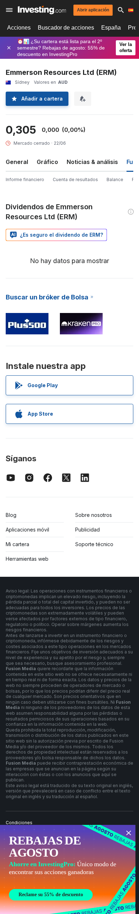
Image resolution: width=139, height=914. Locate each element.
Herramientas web (27, 559)
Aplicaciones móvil (27, 530)
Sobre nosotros (93, 515)
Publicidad (87, 530)
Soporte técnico (94, 544)
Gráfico (47, 161)
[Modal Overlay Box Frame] (67, 869)
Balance (115, 179)
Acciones (19, 28)
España (111, 28)
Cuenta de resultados (75, 179)
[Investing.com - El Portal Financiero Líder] (42, 10)
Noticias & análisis (92, 161)
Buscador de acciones (66, 28)
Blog (11, 515)
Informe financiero (25, 179)
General (17, 161)
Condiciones (19, 822)
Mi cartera (17, 544)
